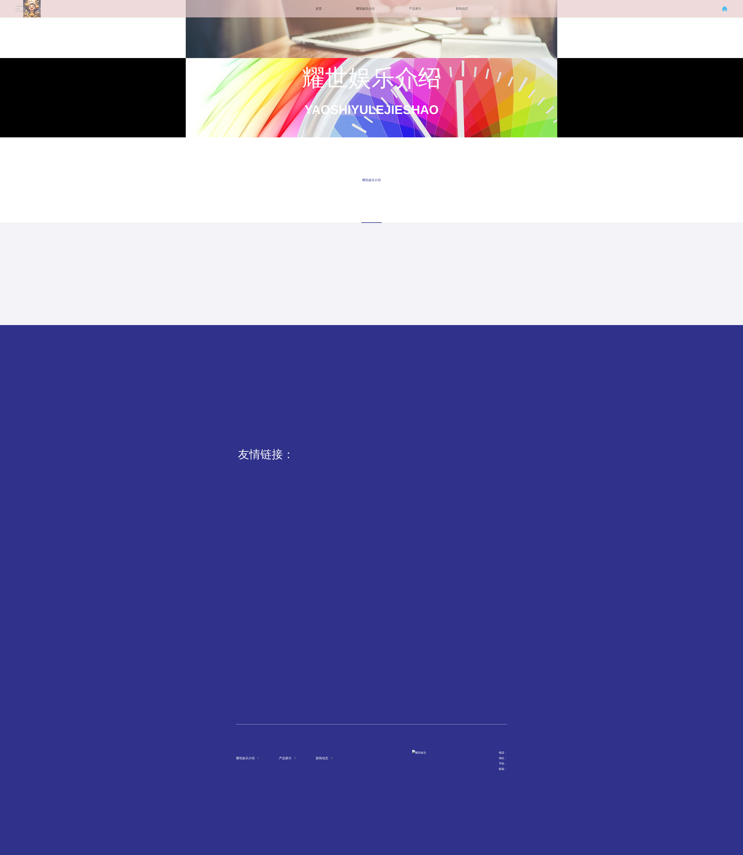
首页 (319, 8)
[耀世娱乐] (32, 8)
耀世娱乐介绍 (365, 8)
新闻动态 (462, 8)
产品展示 (415, 8)
